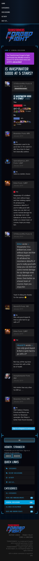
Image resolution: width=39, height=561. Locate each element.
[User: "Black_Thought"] (25, 108)
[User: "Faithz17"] (19, 108)
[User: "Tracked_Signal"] (21, 121)
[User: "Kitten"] (21, 111)
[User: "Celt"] (28, 121)
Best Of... (5, 21)
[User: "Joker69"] (17, 108)
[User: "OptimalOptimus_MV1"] (30, 121)
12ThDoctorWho (19, 84)
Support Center (14, 535)
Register (22, 428)
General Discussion (21, 88)
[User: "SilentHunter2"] (28, 108)
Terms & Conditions (26, 537)
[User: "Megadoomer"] (23, 111)
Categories (5, 8)
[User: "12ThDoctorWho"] (8, 84)
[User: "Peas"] (25, 121)
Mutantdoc (17, 133)
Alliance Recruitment (19, 507)
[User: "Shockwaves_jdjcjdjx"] (19, 121)
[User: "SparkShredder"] (23, 108)
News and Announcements (19, 498)
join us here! (17, 62)
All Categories (11, 493)
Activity (4, 16)
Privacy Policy (27, 535)
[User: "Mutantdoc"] (15, 121)
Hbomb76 (17, 306)
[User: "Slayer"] (15, 111)
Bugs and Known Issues (19, 511)
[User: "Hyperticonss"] (15, 124)
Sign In (15, 428)
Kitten (16, 183)
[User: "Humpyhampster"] (8, 376)
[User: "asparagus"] (21, 108)
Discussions (6, 12)
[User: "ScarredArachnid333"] (17, 111)
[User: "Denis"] (15, 108)
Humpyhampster (19, 376)
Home (3, 3)
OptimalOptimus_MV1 (21, 161)
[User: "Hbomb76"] (17, 121)
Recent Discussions (15, 473)
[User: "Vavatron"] (23, 121)
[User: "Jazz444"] (30, 108)
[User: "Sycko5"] (19, 111)
